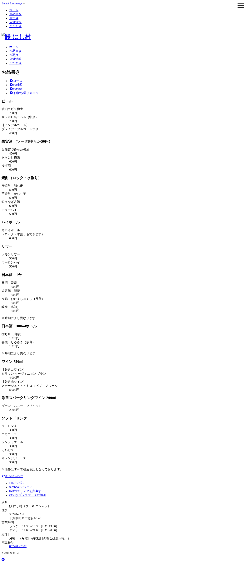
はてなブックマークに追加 (27, 495)
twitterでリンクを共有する (27, 491)
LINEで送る (17, 483)
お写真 (13, 18)
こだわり (15, 26)
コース (17, 80)
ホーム (13, 10)
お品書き (15, 14)
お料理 (17, 84)
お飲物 (17, 89)
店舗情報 (15, 22)
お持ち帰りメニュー (27, 93)
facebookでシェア (21, 487)
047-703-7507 (14, 476)
